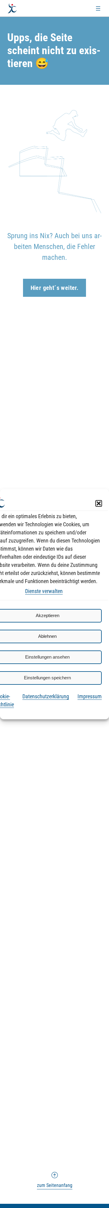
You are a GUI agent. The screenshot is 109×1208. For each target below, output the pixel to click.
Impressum (90, 696)
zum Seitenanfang (54, 1180)
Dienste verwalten (44, 591)
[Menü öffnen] (98, 8)
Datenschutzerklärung (45, 696)
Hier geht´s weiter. (55, 287)
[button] (99, 503)
